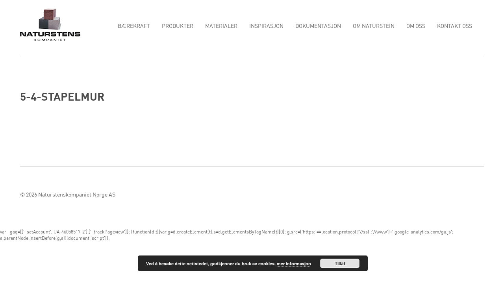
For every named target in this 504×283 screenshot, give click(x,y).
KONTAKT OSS (454, 26)
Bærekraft (134, 26)
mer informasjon (294, 263)
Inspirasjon (266, 26)
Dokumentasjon (318, 26)
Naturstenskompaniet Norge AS (76, 195)
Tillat (340, 263)
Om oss (415, 26)
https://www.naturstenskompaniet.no (50, 24)
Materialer (221, 26)
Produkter (177, 26)
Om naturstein (374, 26)
